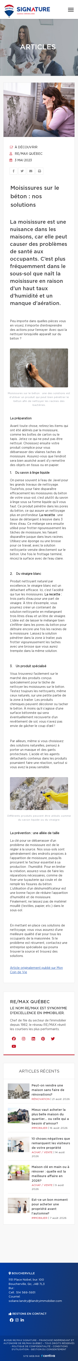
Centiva (48, 1355)
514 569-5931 (25, 1292)
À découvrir (25, 147)
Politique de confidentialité (31, 1346)
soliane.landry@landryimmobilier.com (35, 1301)
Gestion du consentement (48, 1349)
